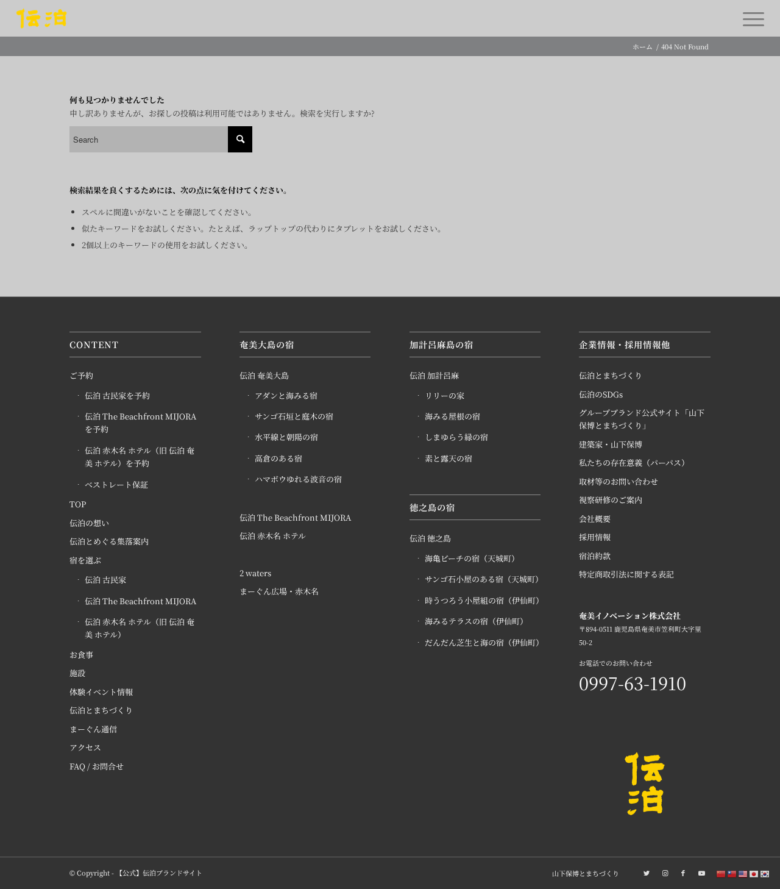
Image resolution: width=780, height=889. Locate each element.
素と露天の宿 (448, 458)
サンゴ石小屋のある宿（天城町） (483, 579)
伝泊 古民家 (105, 579)
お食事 (81, 654)
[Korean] (765, 873)
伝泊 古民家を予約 (117, 395)
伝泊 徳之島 (430, 538)
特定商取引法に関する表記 (626, 574)
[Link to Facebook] (683, 872)
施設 (77, 673)
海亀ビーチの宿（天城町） (472, 558)
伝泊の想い (89, 523)
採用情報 (595, 537)
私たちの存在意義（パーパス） (634, 462)
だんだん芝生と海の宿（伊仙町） (483, 642)
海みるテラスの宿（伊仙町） (476, 621)
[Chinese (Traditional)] (732, 873)
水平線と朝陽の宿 (286, 437)
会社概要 (595, 518)
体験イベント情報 (101, 692)
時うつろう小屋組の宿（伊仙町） (483, 600)
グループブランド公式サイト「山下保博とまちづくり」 (641, 419)
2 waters (255, 573)
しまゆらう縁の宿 (456, 437)
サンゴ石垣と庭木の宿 (294, 416)
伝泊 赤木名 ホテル (272, 535)
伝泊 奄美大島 (264, 375)
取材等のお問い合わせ (618, 481)
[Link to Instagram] (665, 872)
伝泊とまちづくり (101, 710)
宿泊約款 (595, 556)
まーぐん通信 (93, 729)
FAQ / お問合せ (96, 766)
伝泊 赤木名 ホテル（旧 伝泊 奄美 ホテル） (139, 628)
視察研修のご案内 (610, 499)
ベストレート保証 (116, 484)
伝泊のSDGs (601, 394)
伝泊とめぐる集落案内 (109, 541)
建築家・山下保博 (610, 444)
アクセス (85, 747)
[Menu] (749, 18)
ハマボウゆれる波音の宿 (298, 479)
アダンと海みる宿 (286, 395)
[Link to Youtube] (701, 872)
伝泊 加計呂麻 (434, 375)
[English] (743, 873)
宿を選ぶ (85, 560)
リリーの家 (444, 395)
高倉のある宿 (278, 458)
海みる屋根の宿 (452, 416)
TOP (77, 504)
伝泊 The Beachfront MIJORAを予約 (140, 422)
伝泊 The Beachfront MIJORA (140, 601)
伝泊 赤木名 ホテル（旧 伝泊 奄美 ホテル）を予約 (139, 456)
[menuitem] (582, 873)
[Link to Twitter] (646, 872)
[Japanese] (754, 873)
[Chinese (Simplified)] (721, 873)
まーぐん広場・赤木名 (279, 591)
